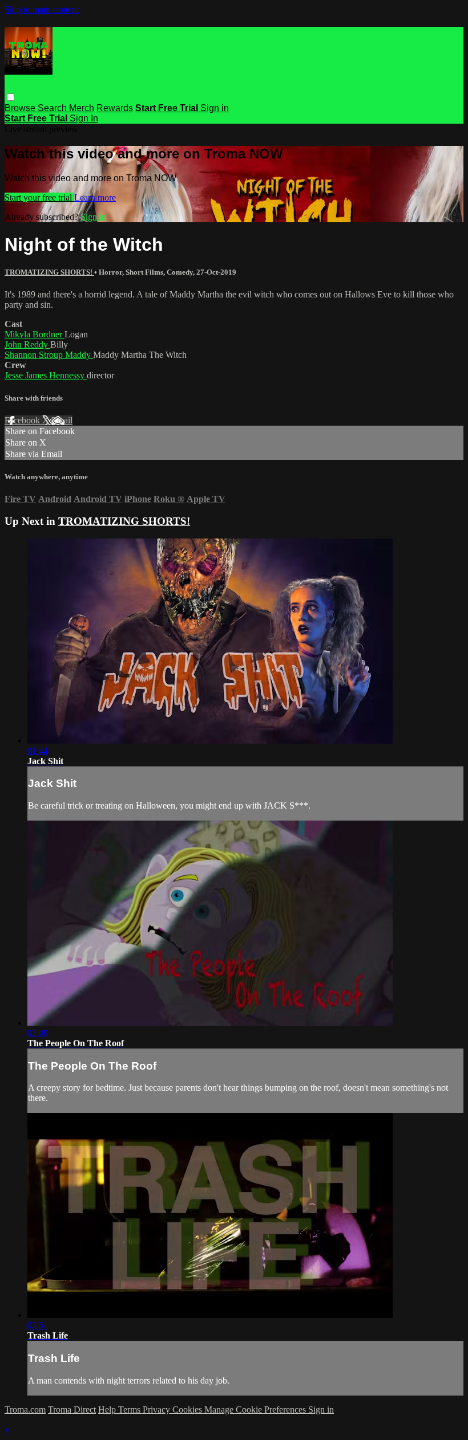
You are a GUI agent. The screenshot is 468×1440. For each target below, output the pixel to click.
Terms (130, 1409)
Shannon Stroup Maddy (49, 355)
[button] (10, 97)
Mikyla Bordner (34, 334)
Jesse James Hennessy (46, 375)
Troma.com (25, 1409)
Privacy (157, 1409)
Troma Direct (72, 1409)
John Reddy (27, 344)
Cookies (188, 1409)
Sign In (84, 118)
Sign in (214, 108)
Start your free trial (39, 197)
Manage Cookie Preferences (256, 1409)
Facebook (23, 420)
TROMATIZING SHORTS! (49, 272)
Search (53, 108)
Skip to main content (42, 9)
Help (108, 1409)
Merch (81, 108)
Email (61, 420)
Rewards (114, 108)
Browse (21, 108)
